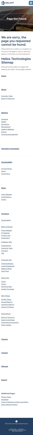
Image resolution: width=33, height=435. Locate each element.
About (3, 90)
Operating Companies (10, 149)
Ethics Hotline (6, 325)
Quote (3, 281)
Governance (5, 174)
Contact (4, 353)
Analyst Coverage (7, 289)
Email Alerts (5, 238)
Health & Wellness (7, 129)
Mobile (3, 122)
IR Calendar (5, 233)
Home (3, 76)
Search (4, 380)
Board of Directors (8, 98)
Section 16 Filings (7, 307)
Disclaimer (5, 399)
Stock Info (5, 278)
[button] (31, 3)
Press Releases (6, 194)
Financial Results (7, 264)
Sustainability (6, 162)
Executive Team (7, 96)
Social (3, 171)
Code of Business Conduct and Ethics (14, 402)
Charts (3, 284)
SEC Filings (5, 296)
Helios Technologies (13, 423)
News (3, 188)
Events (3, 199)
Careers (4, 339)
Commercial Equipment (9, 134)
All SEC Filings (6, 299)
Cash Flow (5, 271)
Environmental (6, 169)
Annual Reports (6, 302)
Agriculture (5, 124)
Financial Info (6, 260)
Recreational (5, 127)
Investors (5, 214)
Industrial (4, 119)
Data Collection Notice (9, 405)
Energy (3, 132)
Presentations (6, 197)
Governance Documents (10, 322)
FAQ (2, 253)
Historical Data (6, 287)
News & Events (7, 227)
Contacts (4, 251)
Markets (4, 113)
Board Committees (8, 320)
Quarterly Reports (7, 304)
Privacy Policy (6, 397)
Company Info (6, 242)
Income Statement (8, 266)
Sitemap (4, 366)
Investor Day (5, 235)
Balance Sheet (6, 269)
